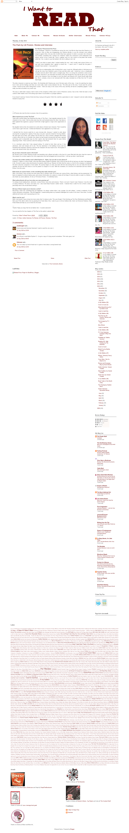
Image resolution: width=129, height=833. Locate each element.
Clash (89, 651)
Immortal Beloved (14, 679)
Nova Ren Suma (67, 710)
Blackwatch (71, 642)
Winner (89, 762)
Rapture (99, 717)
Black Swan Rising (63, 642)
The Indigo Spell (110, 744)
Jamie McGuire (112, 681)
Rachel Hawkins (24, 717)
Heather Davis (81, 674)
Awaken (56, 639)
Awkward (61, 639)
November (102, 290)
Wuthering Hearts (29, 764)
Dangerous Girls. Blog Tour (38, 656)
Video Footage (51, 759)
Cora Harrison (42, 653)
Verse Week (41, 759)
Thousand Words (71, 752)
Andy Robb (88, 635)
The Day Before (41, 742)
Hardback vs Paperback (32, 674)
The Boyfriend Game (41, 740)
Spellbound (89, 730)
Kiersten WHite (14, 691)
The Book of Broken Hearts (22, 740)
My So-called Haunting (46, 707)
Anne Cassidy (51, 637)
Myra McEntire (96, 707)
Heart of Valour (74, 674)
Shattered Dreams (31, 726)
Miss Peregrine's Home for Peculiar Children (86, 703)
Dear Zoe (39, 658)
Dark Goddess (55, 656)
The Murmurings (112, 747)
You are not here (60, 764)
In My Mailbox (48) (103, 330)
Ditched (35, 660)
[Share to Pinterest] (47, 215)
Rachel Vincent (33, 717)
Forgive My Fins (74, 669)
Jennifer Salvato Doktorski (109, 683)
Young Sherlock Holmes (101, 764)
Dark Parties (61, 656)
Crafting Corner (109, 653)
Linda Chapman (93, 695)
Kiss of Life (92, 691)
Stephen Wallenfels (101, 732)
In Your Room (68, 679)
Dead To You (28, 658)
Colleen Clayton (114, 651)
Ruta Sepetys (80, 721)
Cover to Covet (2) (103, 304)
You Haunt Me (79, 764)
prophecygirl (20, 225)
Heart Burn (68, 674)
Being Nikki (93, 640)
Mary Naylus (86, 700)
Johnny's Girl (70, 686)
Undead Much (35, 757)
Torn (50, 756)
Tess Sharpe (115, 737)
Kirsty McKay (69, 691)
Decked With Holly (70, 658)
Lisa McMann (51, 697)
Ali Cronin (71, 632)
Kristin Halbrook (34, 693)
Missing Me (99, 703)
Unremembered (78, 757)
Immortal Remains (22, 679)
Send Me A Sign (82, 725)
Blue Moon (52, 644)
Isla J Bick (17, 681)
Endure (77, 663)
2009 (98, 408)
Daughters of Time (102, 656)
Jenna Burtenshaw (59, 683)
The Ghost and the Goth (43, 744)
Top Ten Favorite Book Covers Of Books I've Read (28, 756)
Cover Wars (92, 653)
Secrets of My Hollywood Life (72, 725)
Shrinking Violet (97, 726)
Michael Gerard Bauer (98, 702)
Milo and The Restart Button (39, 703)
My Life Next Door (67, 705)
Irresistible (13, 681)
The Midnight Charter (96, 747)
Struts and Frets (70, 733)
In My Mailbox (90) (108, 216)
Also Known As (21, 634)
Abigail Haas (110, 630)
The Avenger (88, 738)
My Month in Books (95, 705)
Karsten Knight (115, 688)
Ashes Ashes (17, 639)
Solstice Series (88, 728)
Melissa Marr (62, 702)
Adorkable (24, 632)
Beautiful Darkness (15, 640)
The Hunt (93, 744)
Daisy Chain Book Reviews (105, 474)
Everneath (13, 665)
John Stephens (48, 686)
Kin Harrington (51, 691)
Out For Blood (31, 712)
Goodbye (99, 438)
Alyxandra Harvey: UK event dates (109, 168)
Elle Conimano (82, 661)
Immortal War (29, 679)
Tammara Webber (62, 737)
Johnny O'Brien (63, 686)
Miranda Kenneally (73, 703)
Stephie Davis (109, 732)
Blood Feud (115, 642)
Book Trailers (97, 644)
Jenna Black (51, 683)
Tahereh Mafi (34, 737)
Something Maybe (15, 730)
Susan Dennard (114, 733)
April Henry (80, 637)
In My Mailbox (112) (108, 204)
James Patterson (105, 681)
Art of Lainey (112, 637)
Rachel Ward (41, 717)
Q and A (103, 715)
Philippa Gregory (54, 714)
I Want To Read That (73, 810)
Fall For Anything (85, 665)
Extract (18, 665)
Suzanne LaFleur (53, 735)
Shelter (61, 726)
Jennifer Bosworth (68, 683)
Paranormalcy (98, 712)
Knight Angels (108, 691)
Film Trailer (89, 666)
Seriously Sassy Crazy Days (95, 725)
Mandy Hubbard (19, 700)
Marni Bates (60, 700)
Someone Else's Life (103, 728)
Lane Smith (60, 693)
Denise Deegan (101, 658)
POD (87, 714)
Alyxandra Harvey (37, 634)
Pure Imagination (102, 506)
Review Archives (59, 35)
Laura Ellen (90, 693)
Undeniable (45, 757)
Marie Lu (48, 700)
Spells (93, 730)
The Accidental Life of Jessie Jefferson (52, 738)
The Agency (63, 738)
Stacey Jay (19, 732)
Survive (109, 733)
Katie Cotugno (56, 690)
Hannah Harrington (16, 674)
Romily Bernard (22, 721)
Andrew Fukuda (75, 635)
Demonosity (94, 658)
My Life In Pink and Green (57, 705)
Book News (57, 644)
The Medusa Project (86, 747)
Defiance (77, 658)
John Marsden (42, 686)
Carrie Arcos (95, 647)
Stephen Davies (93, 732)
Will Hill (71, 762)
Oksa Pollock (78, 710)
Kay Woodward (81, 690)
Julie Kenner (21, 688)
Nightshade (28, 710)
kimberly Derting (36, 691)
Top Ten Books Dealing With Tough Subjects (75, 754)
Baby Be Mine (66, 639)
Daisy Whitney (110, 654)
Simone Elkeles (15, 728)
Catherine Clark (45, 649)
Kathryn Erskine (43, 690)
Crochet (41, 654)
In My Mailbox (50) (103, 302)
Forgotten (85, 669)
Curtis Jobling (78, 654)
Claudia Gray (94, 651)
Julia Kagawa (115, 686)
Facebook (56, 665)
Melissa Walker (68, 702)
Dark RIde (66, 656)
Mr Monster (48, 705)
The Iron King (18, 745)
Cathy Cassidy (66, 649)
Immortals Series (36, 679)
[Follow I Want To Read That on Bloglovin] (103, 91)
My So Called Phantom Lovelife (24, 707)
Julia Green (104, 686)
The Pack (54, 218)
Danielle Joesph (47, 656)
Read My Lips (109, 717)
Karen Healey (85, 688)
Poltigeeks (90, 714)
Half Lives (112, 672)
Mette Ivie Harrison (84, 702)
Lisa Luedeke (38, 697)
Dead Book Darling (102, 584)
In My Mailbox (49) (103, 313)
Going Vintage (42, 672)
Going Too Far (35, 672)
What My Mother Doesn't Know (56, 761)
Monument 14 (14, 705)
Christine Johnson (58, 651)
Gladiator (22, 672)
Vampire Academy (17, 759)
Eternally (101, 663)
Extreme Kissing (43, 665)
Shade (103, 725)
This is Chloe (24, 752)
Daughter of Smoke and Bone (90, 656)
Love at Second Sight (34, 698)
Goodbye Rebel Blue (57, 672)
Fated (25, 666)
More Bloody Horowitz (27, 705)
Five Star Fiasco (18, 669)
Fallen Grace (92, 665)
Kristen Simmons (14, 693)
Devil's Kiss (13, 660)
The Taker (70, 750)
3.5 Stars (19, 218)
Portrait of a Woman (103, 562)
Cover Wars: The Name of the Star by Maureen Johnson (109, 144)
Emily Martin (35, 663)
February (101, 403)
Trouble (94, 756)
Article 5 (116, 637)
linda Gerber (100, 695)
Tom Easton (23, 754)
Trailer (57, 756)
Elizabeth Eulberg (44, 661)
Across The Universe (16, 632)
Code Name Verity (101, 651)
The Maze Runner (78, 747)
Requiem (29, 719)
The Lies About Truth (95, 745)
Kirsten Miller (57, 691)
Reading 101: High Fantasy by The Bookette (103, 343)
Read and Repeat (102, 578)
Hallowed (116, 672)
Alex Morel (52, 632)
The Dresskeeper (79, 742)
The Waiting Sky (104, 750)
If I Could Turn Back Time (90, 677)
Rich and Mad (55, 719)
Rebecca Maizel (17, 719)
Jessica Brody (55, 684)
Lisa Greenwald (26, 697)
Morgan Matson (36, 705)
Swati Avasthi (100, 735)
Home (16, 35)
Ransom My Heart (86, 717)
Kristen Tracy (21, 693)
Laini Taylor (54, 693)
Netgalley (59, 709)
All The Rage (83, 632)
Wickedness (58, 762)
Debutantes (58, 658)
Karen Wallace (108, 688)
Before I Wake (70, 640)
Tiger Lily (108, 752)
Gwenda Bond (106, 672)
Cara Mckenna (56, 647)
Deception (63, 658)
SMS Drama (67, 728)
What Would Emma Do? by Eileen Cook (104, 307)
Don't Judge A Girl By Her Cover (65, 660)
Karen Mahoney (92, 688)
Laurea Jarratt (112, 693)
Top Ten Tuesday (44, 756)
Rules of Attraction (72, 721)
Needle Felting (46, 709)
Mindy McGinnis (57, 703)
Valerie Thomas (107, 757)
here (53, 211)
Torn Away (53, 756)
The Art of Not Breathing (71, 738)
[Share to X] (43, 215)
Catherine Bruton (38, 649)
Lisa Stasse (66, 697)
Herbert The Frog (102, 674)
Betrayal (112, 640)
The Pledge (60, 749)
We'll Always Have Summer (97, 759)
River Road (101, 719)
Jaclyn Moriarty (90, 681)
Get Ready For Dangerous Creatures (78, 670)
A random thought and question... (78, 630)
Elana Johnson (30, 661)
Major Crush (112, 698)
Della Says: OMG (87, 658)
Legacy (57, 695)
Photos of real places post (65, 714)
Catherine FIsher (53, 649)
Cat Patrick (17, 649)
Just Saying (61, 688)
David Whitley (115, 656)
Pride (110, 714)
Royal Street (65, 721)
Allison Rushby (89, 632)
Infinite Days (78, 679)
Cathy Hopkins (73, 649)
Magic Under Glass (105, 698)
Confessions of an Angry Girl (28, 653)
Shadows (113, 725)
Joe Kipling (20, 686)
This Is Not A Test (42, 752)
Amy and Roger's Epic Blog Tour (69, 634)
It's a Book (22, 681)
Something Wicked (23, 730)
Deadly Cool (34, 658)
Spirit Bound (113, 730)
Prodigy (81, 715)
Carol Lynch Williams (81, 647)
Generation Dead (58, 670)
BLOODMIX (41, 644)
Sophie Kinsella (58, 730)
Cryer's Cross (72, 654)
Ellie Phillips (105, 661)
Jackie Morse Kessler (74, 681)
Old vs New (83, 710)
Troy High (98, 756)
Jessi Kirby (49, 684)
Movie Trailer (43, 705)
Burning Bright (85, 646)
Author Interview (27, 218)
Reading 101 (115, 717)
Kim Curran (21, 691)
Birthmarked (50, 642)
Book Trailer (76, 644)
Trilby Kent (78, 756)
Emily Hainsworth (29, 663)
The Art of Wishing (81, 738)
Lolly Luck (99, 697)
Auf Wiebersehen (34, 639)
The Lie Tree (88, 745)
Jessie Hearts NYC (89, 684)
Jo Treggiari (113, 684)
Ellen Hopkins (89, 661)
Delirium (81, 658)
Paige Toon (80, 712)
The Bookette (101, 546)
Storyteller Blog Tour (40, 733)
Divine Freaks (45, 660)
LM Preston (42, 218)
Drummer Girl (95, 660)
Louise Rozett (27, 698)
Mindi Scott (51, 703)
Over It (59, 712)
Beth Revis (107, 640)
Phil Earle (42, 714)
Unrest (82, 757)
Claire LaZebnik (80, 651)
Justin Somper (67, 688)
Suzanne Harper (37, 735)
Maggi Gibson (89, 698)
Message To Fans (76, 702)
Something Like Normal (113, 728)
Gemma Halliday (44, 670)
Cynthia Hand (86, 654)
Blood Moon (13, 644)
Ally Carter (95, 632)
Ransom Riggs (94, 717)
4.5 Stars (25, 630)
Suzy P (74, 735)
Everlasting (107, 663)
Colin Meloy (108, 651)
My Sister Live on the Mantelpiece (107, 705)
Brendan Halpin (20, 646)
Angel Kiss (97, 635)
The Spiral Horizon (41, 750)
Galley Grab (25, 670)
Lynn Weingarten (81, 698)
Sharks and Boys (17, 726)
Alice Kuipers (77, 632)
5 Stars (30, 630)
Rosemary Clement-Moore (55, 721)
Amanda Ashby (45, 634)
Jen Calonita (31, 683)
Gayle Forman (31, 670)
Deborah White (52, 658)
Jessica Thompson (72, 684)
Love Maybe (42, 698)
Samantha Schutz (87, 721)
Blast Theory (76, 642)
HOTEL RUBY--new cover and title (106, 573)
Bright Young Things (34, 646)
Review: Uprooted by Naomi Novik (106, 586)
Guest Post (87, 672)
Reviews (48, 218)
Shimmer (77, 726)
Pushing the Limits (96, 715)
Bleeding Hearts (83, 642)
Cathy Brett (100, 468)
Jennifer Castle (84, 683)
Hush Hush (80, 676)
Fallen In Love (99, 665)
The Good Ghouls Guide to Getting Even (67, 744)
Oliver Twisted (89, 710)
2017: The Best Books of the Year (105, 541)
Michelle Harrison (113, 702)
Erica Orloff (96, 663)
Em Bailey (110, 661)
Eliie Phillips (36, 661)
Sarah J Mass (60, 723)
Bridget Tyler (26, 646)
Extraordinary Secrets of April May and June (30, 665)
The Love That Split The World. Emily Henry (30, 747)
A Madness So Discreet (52, 630)
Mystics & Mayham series (105, 707)
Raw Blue (103, 717)
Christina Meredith (50, 651)
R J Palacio (113, 715)
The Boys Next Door (51, 740)
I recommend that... (109, 676)
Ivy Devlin (51, 681)
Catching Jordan (23, 649)
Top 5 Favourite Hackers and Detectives (56, 754)
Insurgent (104, 679)
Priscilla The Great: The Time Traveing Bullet (53, 715)
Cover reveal (76, 653)
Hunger (60, 676)
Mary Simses (92, 700)
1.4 (13, 628)
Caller (28, 647)
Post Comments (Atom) (56, 264)
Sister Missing (44, 728)
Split (117, 730)
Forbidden (54, 669)
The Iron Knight (24, 745)
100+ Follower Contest (40, 628)
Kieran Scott (115, 690)
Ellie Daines (94, 661)
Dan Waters (115, 654)
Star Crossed (43, 732)
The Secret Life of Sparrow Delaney (108, 749)
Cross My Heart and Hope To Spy (51, 654)
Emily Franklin (22, 663)
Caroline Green (89, 647)
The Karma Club (66, 745)
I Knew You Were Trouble (98, 676)
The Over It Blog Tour (48, 749)
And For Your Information (44, 635)
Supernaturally (99, 733)
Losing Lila (116, 697)
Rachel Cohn (17, 717)
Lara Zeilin (65, 693)
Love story (48, 698)
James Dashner (97, 681)
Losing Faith (110, 697)
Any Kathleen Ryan (74, 637)
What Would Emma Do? (68, 761)
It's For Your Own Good (30, 681)
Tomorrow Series (29, 754)
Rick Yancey (86, 719)
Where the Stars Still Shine (24, 762)
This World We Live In (63, 752)
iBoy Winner (101, 325)
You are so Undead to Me (70, 764)
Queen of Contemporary (104, 530)
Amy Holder (109, 634)
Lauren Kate (18, 695)
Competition (18, 653)
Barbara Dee (91, 639)
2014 (98, 276)
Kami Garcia (79, 688)
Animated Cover (103, 635)
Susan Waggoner (21, 735)
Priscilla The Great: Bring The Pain (21, 715)
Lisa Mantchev (45, 697)
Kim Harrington (28, 691)
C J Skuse (13, 647)
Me (11, 702)
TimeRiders (17, 754)
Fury (21, 670)
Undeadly (41, 757)
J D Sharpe (59, 681)
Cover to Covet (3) (108, 155)
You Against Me (53, 764)
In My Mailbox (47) (103, 353)
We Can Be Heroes (86, 759)
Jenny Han (19, 684)
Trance (60, 756)
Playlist (83, 714)
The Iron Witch (39, 745)
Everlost (112, 663)
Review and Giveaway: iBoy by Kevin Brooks (105, 363)
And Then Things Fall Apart (57, 635)
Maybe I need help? (114, 700)
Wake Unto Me (66, 759)
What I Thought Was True (28, 761)
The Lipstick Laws (104, 745)
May (100, 395)
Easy (114, 660)
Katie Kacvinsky (67, 690)
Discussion (31, 660)
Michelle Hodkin (14, 703)
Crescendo (34, 654)
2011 (98, 284)
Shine (80, 726)
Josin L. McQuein (91, 686)
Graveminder (65, 672)
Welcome (105, 759)
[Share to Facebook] (45, 215)
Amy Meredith (16, 635)
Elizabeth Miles (51, 661)
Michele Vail (106, 702)
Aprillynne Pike (86, 637)
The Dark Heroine (33, 742)
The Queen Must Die (85, 749)
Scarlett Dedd (110, 723)
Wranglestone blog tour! (103, 487)
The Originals (41, 749)
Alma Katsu (112, 632)
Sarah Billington (30, 723)
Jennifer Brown (77, 683)
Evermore (116, 663)
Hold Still (34, 676)
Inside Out (99, 679)
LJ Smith (84, 697)
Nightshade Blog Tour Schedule (38, 710)
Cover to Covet (102, 347)
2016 (98, 272)
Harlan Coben (43, 674)
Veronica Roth (27, 759)
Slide (59, 728)
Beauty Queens (40, 640)
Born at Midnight (103, 644)
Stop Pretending (24, 733)
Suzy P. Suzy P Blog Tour (82, 735)
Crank (114, 653)
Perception (23, 714)
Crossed (60, 654)
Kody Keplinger (115, 691)
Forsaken (89, 669)
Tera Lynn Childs (103, 737)
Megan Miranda (32, 702)
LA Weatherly (49, 693)
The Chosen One (101, 740)
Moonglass (19, 705)
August (101, 298)
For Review (35, 218)
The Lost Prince (16, 747)
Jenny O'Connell (25, 684)
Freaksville (98, 669)
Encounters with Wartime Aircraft (60, 663)
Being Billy (88, 640)
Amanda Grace (52, 634)
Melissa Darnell (48, 702)
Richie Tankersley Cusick (72, 719)
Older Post (87, 258)
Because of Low (48, 640)
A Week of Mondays (90, 630)
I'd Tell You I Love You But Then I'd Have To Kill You (65, 677)
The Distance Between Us (70, 742)
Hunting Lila (65, 676)
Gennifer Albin (65, 670)
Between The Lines (43, 642)
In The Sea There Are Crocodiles (57, 679)
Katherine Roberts (35, 690)
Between (13, 642)
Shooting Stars (85, 726)
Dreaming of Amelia (84, 660)
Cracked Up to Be (100, 653)
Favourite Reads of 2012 (69, 666)
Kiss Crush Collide (76, 691)
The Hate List (79, 744)
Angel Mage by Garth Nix (103, 493)
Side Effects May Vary (106, 726)
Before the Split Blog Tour (79, 640)
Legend (61, 695)
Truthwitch (103, 756)
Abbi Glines (98, 630)
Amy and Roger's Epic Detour (85, 634)
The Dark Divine (25, 742)
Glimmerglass (27, 672)
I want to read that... (103, 311)
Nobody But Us (55, 710)
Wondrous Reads (102, 554)
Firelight (12, 669)
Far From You (21, 666)
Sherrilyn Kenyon (67, 726)
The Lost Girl (111, 745)
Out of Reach (44, 712)
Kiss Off (97, 691)
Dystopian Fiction (109, 660)
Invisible (116, 679)
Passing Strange (108, 712)
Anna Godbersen (36, 637)
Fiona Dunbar (115, 666)
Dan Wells (13, 656)
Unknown (19, 242)
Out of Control (38, 712)
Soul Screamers (77, 730)
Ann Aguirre (109, 635)
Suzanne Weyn (60, 735)
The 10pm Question (21, 738)
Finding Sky (109, 666)
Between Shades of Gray (33, 642)
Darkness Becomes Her (79, 656)
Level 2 (73, 695)
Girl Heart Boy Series (105, 671)
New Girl (64, 709)
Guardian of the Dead (78, 672)
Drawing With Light (76, 660)
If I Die (97, 677)
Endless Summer (71, 663)
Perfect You (36, 714)
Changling (84, 649)
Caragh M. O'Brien (64, 647)
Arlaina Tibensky (105, 637)
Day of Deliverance (15, 658)
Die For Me (26, 660)
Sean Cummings (34, 725)
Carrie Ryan (108, 647)
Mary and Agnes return (103, 470)
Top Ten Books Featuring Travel (92, 754)
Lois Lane (95, 697)
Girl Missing (114, 670)
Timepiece (13, 754)
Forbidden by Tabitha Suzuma (104, 338)
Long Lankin (105, 697)
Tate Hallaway (89, 737)
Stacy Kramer (31, 732)
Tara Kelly (83, 737)
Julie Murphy (27, 688)
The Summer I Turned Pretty (61, 750)
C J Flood (110, 646)
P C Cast (64, 712)
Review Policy (91, 35)
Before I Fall (63, 640)
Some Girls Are (95, 728)
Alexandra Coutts (64, 632)
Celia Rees (79, 649)
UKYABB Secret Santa (27, 757)
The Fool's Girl (20, 744)
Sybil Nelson (20, 737)
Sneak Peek (74, 728)
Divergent (39, 660)
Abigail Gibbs (104, 630)
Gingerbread (96, 670)
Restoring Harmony (35, 719)
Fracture (94, 669)
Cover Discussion (69, 653)
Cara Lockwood (49, 647)
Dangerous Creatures (20, 656)
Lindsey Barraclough (113, 695)
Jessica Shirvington (63, 684)
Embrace (13, 663)
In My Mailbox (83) (108, 192)
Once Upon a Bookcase (104, 460)
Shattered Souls (38, 726)
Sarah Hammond (53, 723)
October (101, 293)
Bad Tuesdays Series (82, 639)
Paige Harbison (73, 712)
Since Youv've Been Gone (25, 728)
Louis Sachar (20, 698)
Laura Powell (105, 693)
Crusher (67, 654)
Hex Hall (23, 676)
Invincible (112, 679)
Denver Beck (115, 658)
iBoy (83, 677)
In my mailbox (45, 679)
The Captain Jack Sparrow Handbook (64, 740)
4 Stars (19, 630)
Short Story (91, 726)
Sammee (70, 812)
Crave (19, 654)
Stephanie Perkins (85, 732)
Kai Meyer (73, 688)
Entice (85, 663)
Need (41, 709)
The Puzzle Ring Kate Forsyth (74, 749)
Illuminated (105, 677)
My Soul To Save (63, 707)
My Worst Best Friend (88, 707)
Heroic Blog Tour (17, 676)
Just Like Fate (50, 688)
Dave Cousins (109, 656)
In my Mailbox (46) (103, 378)
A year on (99, 579)
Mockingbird (104, 703)
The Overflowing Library (104, 443)
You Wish (85, 764)
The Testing (75, 750)
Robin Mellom (115, 719)
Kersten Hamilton (102, 690)
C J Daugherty (103, 646)
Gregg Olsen (71, 672)
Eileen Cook (23, 661)
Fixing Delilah (25, 669)
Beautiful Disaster (23, 640)
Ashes (12, 639)
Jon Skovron (75, 686)
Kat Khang (18, 690)
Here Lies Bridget (110, 674)
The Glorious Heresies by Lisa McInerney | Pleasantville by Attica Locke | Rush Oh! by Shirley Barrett (106, 565)
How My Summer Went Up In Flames (45, 676)
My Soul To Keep (55, 707)
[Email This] (40, 215)
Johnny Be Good (56, 686)
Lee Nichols (52, 695)
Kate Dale (23, 690)
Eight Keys (17, 661)
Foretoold (63, 669)
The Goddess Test (53, 744)
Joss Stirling (98, 686)
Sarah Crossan (38, 723)
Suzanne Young (101, 571)
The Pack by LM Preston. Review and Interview (104, 317)
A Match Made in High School (64, 630)
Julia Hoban (109, 686)
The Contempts (115, 740)
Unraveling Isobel (64, 757)
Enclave (51, 663)
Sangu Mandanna (105, 721)
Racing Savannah (48, 717)
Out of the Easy (51, 712)
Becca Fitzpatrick (56, 640)
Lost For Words (14, 698)
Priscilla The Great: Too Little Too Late (71, 715)
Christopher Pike (66, 651)
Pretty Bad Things (105, 714)
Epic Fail (91, 663)
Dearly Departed (45, 658)
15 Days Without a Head (56, 628)
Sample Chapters (95, 721)
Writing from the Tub (103, 522)
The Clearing (108, 740)
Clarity (86, 651)
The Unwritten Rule (96, 750)
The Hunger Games (86, 744)
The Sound (34, 750)
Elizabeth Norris (59, 661)
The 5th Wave (29, 738)
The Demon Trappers (59, 742)
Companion (13, 653)
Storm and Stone (32, 733)
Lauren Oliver (32, 695)
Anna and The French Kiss (21, 637)
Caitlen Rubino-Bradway (21, 647)
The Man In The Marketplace (67, 747)
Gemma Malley (51, 670)
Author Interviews (75, 35)
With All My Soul (108, 762)
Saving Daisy (98, 723)
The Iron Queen (31, 745)
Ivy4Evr (55, 681)
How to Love (56, 676)
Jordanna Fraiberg (83, 686)
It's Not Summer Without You (42, 681)
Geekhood (37, 670)
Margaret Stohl (35, 700)
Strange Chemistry (57, 733)
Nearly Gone (37, 709)
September (102, 295)
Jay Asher (26, 683)
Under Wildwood (52, 757)
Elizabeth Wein (75, 661)
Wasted (79, 759)
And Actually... (28, 635)
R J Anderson (108, 715)
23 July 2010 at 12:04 (23, 247)
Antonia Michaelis (65, 637)
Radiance (55, 717)
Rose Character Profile (39, 721)
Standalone (37, 732)
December (102, 288)
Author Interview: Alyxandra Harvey (103, 389)
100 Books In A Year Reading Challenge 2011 (24, 628)
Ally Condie (101, 632)
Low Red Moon (68, 698)
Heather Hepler (87, 674)
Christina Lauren (41, 651)
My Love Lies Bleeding (85, 705)
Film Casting (84, 666)
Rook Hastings (29, 721)
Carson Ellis (113, 647)
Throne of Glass (87, 752)
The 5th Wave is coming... (38, 738)
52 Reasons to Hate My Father (40, 630)
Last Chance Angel (77, 693)
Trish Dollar (89, 756)
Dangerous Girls (28, 656)
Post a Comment (19, 250)
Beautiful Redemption (32, 640)
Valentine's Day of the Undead (97, 757)
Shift (73, 726)
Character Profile (91, 649)
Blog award (103, 642)
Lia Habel (77, 695)
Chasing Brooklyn (99, 649)
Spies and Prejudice (99, 730)
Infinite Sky (84, 679)
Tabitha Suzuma (27, 737)
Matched (97, 700)
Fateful (28, 666)
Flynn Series (37, 669)
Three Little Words (80, 752)
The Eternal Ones (101, 742)
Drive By (91, 660)
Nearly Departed (30, 709)
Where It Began (114, 761)
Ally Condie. (107, 632)
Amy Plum (22, 635)
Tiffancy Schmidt (102, 752)
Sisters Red (50, 728)
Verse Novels (35, 759)
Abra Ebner (115, 630)
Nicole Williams (92, 709)
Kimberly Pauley (44, 691)
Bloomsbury (47, 644)
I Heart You (89, 676)
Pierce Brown (74, 714)
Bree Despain (14, 646)
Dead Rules (22, 658)
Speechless (83, 730)
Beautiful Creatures (114, 639)
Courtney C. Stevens (50, 653)
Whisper (46, 762)
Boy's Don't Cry (110, 644)
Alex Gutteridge (45, 632)
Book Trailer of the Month (86, 644)
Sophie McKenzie (67, 730)
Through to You (95, 752)
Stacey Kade (25, 732)
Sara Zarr (116, 721)
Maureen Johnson (103, 700)
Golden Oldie (49, 672)
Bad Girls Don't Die (73, 639)
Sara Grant (111, 721)
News (67, 709)
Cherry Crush (106, 649)
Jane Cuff (16, 683)
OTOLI (26, 712)
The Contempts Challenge (16, 742)
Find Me (94, 666)
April (100, 398)
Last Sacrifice (85, 693)
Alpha (16, 634)
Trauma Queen (66, 756)
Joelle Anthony (26, 686)
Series (87, 725)
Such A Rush (77, 733)
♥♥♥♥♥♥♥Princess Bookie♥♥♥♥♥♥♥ (102, 515)
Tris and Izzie (84, 756)
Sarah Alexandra (23, 723)
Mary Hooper (73, 700)
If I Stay (101, 677)
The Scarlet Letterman (95, 749)
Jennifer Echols (99, 683)
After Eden (28, 632)
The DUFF (86, 742)
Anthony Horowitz (57, 637)
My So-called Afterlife (36, 707)
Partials (103, 712)
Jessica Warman (80, 684)
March (100, 400)
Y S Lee (35, 764)
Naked (113, 707)
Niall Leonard (72, 709)
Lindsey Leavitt (14, 697)
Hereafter (116, 674)
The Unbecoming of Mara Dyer (85, 750)
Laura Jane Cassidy (97, 693)
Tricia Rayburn (73, 756)
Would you (22, 764)
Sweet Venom (14, 737)
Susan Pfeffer (14, 735)
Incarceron (73, 679)
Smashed (63, 728)
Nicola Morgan (85, 709)
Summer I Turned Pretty (90, 733)
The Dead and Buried (49, 742)
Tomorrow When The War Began (40, 754)
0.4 (11, 628)
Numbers (73, 710)
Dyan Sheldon (102, 660)
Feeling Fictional (102, 451)
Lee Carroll (46, 695)
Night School (109, 709)
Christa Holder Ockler (25, 651)
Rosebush (46, 721)
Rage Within (59, 717)
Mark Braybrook (53, 700)
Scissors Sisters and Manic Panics (22, 725)
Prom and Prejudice (87, 715)
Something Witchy (31, 730)
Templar (97, 737)
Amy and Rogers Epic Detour (99, 634)
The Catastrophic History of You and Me (88, 740)
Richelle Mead (62, 719)
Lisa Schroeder (59, 697)
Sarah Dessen (46, 723)
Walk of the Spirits (74, 759)
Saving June (104, 723)
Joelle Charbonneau (33, 686)
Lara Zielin (70, 693)
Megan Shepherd (41, 702)
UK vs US (19, 757)
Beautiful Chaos (106, 639)
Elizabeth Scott (67, 661)
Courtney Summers (60, 653)
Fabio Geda (50, 665)
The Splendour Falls (50, 750)
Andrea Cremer (66, 635)
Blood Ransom (26, 644)
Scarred (116, 723)
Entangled (81, 663)
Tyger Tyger (114, 756)
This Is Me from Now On (32, 752)
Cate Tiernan (31, 649)
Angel (93, 635)
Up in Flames (87, 757)
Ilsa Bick (110, 677)
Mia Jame (91, 702)
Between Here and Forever (21, 642)
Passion (114, 712)
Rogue (17, 721)
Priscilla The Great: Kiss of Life (36, 715)
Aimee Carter (34, 632)
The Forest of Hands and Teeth (30, 744)
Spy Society (13, 732)
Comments (100, 106)
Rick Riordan (81, 719)
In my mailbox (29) (108, 253)
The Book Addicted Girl (104, 492)
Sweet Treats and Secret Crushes (110, 735)
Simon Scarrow (115, 726)
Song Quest (38, 730)
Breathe (116, 644)
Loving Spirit (62, 698)
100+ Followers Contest (109, 180)
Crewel (38, 654)
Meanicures (20, 702)
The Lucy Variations (44, 747)
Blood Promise (19, 644)
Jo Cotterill (108, 684)
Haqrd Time (23, 674)
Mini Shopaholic (64, 703)
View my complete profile (102, 49)
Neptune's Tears (53, 709)
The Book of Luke (33, 740)
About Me (25, 35)
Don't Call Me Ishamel (53, 660)
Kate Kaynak (28, 690)
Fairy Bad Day (78, 665)
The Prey (66, 749)
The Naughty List (22, 749)
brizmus (19, 234)
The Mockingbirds (105, 747)
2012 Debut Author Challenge (109, 628)
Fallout (109, 665)
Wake (61, 759)
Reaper (12, 719)
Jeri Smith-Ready (34, 684)
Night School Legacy (20, 710)
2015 (98, 274)
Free (102, 669)
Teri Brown (110, 737)
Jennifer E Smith (91, 683)
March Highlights (27, 700)
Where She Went (14, 762)
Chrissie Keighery (15, 651)
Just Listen (56, 688)
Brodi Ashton (68, 646)
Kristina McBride (42, 693)
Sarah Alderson (15, 723)
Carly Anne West (72, 647)
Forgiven (80, 669)
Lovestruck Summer (54, 698)
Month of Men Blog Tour (113, 703)
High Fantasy (28, 676)
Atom (25, 639)
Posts (99, 103)
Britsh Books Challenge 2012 (58, 646)
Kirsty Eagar (63, 691)
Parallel (93, 712)
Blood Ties (32, 644)
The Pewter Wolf (102, 436)
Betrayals (116, 640)
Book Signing (69, 644)
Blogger (72, 829)
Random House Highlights (76, 717)
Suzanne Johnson (45, 735)
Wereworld (110, 759)
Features (46, 35)
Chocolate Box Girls (113, 649)
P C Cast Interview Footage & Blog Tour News (104, 334)
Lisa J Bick (33, 697)
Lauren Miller (25, 695)
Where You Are (34, 762)
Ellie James (99, 661)
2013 (98, 279)
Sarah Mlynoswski (68, 723)
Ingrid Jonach (94, 679)
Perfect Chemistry (30, 714)
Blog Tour (109, 642)
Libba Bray (82, 695)
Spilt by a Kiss (107, 730)
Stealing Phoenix (77, 732)
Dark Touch (70, 656)
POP (94, 714)
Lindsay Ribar (106, 695)
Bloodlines (37, 644)
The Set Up (29, 750)
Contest (37, 653)
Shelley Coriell (56, 726)
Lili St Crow (87, 695)
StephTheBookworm (46, 787)
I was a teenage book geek (29, 805)
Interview (108, 679)
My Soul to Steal (71, 707)
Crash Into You (14, 654)
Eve (104, 663)
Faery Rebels (71, 665)
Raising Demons (66, 717)
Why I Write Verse (52, 762)
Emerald (17, 663)
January (101, 405)
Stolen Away (115, 732)
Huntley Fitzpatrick (73, 676)
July (100, 300)
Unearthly (58, 757)
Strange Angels (49, 733)
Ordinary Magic (21, 712)
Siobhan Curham (35, 728)
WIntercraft (94, 762)
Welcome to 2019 (101, 517)
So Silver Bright (81, 728)
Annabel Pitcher (43, 637)
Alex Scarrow (57, 632)
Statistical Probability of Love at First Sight (55, 732)
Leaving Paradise (40, 695)
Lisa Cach (21, 697)
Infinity (89, 679)
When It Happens (86, 761)
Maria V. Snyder (42, 700)
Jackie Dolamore (66, 681)
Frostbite (17, 670)
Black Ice (55, 642)
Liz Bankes (79, 697)
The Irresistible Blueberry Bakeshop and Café (52, 745)
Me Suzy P (14, 702)
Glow (31, 672)
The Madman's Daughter (54, 747)
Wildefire (63, 762)
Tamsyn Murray (71, 737)
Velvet (22, 759)
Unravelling (71, 757)
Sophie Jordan (52, 730)
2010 (98, 286)
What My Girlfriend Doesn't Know (42, 761)
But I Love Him (91, 646)
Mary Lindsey (79, 700)
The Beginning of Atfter (97, 738)
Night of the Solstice (101, 709)
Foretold (59, 669)
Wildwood (68, 762)
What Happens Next (18, 761)
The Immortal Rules (102, 744)
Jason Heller (21, 683)
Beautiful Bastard (98, 639)
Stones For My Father (15, 733)
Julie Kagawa (14, 688)
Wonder (114, 762)
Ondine (94, 710)
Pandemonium (87, 712)
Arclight (99, 637)
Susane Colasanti (29, 735)
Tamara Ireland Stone (52, 737)
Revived (50, 719)
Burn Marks (78, 646)
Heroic (12, 676)
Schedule (13, 725)
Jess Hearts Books (102, 498)
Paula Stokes (18, 714)
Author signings (51, 639)
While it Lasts (40, 762)
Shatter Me (24, 726)
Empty (48, 663)
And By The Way (35, 635)
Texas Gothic (13, 738)
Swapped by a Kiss (92, 735)
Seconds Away (62, 725)
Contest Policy (105, 35)
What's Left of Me (77, 761)
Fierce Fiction (78, 666)
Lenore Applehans (67, 695)
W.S (59, 759)
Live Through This (73, 697)
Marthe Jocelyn (67, 700)
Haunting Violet (50, 674)
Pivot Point (79, 714)
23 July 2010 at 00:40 (23, 238)
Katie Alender (50, 690)
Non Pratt (61, 710)
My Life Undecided (75, 705)
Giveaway (16, 672)
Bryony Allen (73, 646)
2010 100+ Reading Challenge (69, 628)
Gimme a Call (91, 670)
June (100, 393)
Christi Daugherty (34, 651)
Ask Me (22, 639)
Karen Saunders (100, 688)
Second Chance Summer (53, 725)
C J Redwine (115, 646)
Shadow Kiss (108, 725)
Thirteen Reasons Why (16, 752)
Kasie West (13, 690)
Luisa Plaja (75, 698)
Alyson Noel (28, 634)
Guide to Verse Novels (97, 672)
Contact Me (35, 35)
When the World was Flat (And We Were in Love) (100, 761)
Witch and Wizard (101, 762)
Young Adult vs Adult (91, 764)
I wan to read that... (20, 677)
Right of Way (92, 719)
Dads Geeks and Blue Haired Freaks (98, 654)
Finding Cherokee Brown (101, 666)
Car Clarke (43, 647)
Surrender (105, 733)
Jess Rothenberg (42, 684)
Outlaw (56, 712)
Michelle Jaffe (21, 703)
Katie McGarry (75, 690)
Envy (88, 663)
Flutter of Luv (31, 669)
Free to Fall (106, 669)
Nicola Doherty (78, 709)
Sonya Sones (44, 730)
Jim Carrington (103, 684)
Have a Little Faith (61, 674)
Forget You (68, 669)
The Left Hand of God (74, 745)
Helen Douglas (94, 674)
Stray (62, 733)
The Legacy (82, 745)
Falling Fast (105, 665)
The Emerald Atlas (93, 742)
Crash (117, 653)
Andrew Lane (82, 635)
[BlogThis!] (41, 215)
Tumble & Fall (108, 756)
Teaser (93, 737)
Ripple (97, 719)
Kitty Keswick (102, 691)
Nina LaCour (48, 710)
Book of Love (63, 644)
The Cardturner (76, 740)
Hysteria (85, 676)
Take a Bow (39, 737)
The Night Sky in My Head (32, 749)
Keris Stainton (94, 690)
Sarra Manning (83, 723)
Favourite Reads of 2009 (36, 666)
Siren (40, 728)
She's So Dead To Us (48, 726)
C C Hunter (97, 646)
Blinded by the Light (96, 642)
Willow (82, 762)
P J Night (68, 712)
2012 (98, 281)
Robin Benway (108, 719)
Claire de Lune (73, 651)
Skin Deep (55, 728)
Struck (65, 733)
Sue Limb (83, 733)
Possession (98, 714)
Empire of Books (102, 485)
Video (46, 759)
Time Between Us (114, 752)
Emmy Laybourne (42, 663)
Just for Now (44, 688)
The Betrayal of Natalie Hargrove (109, 738)
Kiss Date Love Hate (85, 691)
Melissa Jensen (55, 702)
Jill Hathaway (96, 684)
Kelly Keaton (88, 690)
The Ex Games (108, 742)
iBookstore (79, 677)
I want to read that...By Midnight (46, 677)
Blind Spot (89, 642)
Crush (64, 654)
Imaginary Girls (115, 677)
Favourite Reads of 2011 (58, 666)
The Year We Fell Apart (113, 750)
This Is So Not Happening (52, 752)
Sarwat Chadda (91, 723)
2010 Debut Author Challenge (82, 628)
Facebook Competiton (63, 665)
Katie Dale (62, 690)
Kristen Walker (27, 693)
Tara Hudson (78, 737)
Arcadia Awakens (94, 637)
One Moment (99, 710)
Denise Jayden (109, 658)
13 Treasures (48, 628)
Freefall (110, 669)
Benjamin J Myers (100, 640)
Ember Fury (115, 661)
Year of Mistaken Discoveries (43, 764)
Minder (46, 703)
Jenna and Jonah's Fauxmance (42, 683)
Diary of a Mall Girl (20, 660)
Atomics (28, 639)
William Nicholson (77, 762)
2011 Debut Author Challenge (95, 628)
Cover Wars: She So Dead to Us (103, 360)
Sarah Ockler (75, 723)
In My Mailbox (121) (108, 227)
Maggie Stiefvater (96, 698)
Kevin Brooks (109, 690)
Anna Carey (29, 637)
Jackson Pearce (83, 681)
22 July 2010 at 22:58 (23, 230)
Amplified (58, 634)
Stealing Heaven (69, 732)
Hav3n (55, 674)
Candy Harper (33, 647)
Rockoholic (13, 721)
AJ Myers (39, 632)
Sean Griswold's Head (43, 725)
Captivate (39, 647)
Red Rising (24, 719)
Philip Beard (48, 714)
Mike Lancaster (28, 703)
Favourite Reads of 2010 (47, 666)
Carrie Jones (102, 647)
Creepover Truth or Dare (25, 654)
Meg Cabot (25, 702)
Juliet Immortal (33, 688)
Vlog (56, 759)
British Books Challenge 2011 (45, 646)
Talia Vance (45, 737)
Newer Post (17, 258)
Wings (85, 762)
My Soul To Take (79, 707)
